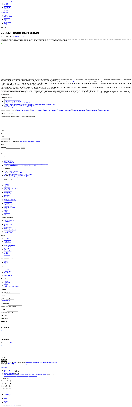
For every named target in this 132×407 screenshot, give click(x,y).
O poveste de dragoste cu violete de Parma (19, 177)
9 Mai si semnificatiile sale (24, 102)
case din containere (75, 81)
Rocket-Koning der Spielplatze (11, 286)
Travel (5, 24)
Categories (3, 292)
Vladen (5, 211)
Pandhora (6, 253)
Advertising (16, 36)
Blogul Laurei (7, 184)
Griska (5, 285)
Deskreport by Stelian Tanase (11, 188)
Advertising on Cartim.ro (10, 2)
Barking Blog (7, 282)
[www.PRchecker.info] (6, 342)
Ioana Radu (6, 248)
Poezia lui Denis (8, 160)
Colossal (6, 223)
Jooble (5, 249)
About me (6, 3)
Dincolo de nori (7, 189)
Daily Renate (7, 187)
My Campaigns (7, 6)
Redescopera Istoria (8, 204)
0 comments (23, 36)
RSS (5, 367)
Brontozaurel (7, 241)
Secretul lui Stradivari (9, 162)
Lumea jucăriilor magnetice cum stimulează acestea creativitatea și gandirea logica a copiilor (26, 164)
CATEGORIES (4, 306)
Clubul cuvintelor (8, 20)
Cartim (3, 36)
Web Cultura (7, 213)
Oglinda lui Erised (8, 202)
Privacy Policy (7, 395)
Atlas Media (7, 269)
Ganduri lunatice (8, 193)
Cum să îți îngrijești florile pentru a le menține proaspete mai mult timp (20, 165)
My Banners (7, 7)
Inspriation (6, 196)
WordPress (24, 405)
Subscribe (6, 10)
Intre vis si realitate (8, 246)
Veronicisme (7, 210)
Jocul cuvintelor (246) (16, 172)
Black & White (7, 240)
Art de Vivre (7, 182)
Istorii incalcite (7, 198)
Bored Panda (7, 221)
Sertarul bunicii (16, 100)
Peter (5, 175)
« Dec (2, 391)
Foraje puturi (7, 272)
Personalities (7, 18)
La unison (6, 274)
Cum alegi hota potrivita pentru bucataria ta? (18, 175)
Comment (3, 127)
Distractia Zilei (7, 271)
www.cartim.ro (11, 363)
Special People (7, 22)
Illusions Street (7, 195)
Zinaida (5, 214)
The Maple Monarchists (9, 207)
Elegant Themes (11, 405)
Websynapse (7, 263)
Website (2, 136)
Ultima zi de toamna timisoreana (28, 105)
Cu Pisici (6, 284)
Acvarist (6, 281)
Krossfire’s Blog (8, 251)
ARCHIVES (4, 312)
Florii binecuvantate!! (9, 161)
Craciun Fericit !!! (18, 101)
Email (2, 133)
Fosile (5, 244)
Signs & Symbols (8, 16)
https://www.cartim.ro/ (30, 364)
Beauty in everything (9, 220)
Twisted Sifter (7, 228)
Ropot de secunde (8, 206)
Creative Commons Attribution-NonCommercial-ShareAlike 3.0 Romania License (41, 362)
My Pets (6, 4)
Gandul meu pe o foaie (9, 245)
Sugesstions (6, 8)
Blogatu (5, 261)
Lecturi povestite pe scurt (10, 200)
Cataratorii (6, 185)
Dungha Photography (9, 224)
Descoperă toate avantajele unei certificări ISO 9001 (42, 104)
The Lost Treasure (8, 227)
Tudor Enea (6, 172)
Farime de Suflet (8, 191)
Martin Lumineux (8, 225)
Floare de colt (7, 192)
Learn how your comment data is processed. (30, 141)
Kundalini (6, 252)
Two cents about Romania (10, 230)
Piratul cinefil (7, 255)
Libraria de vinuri (8, 275)
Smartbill (6, 262)
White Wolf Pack (8, 232)
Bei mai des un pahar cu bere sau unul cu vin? (38, 107)
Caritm (15, 362)
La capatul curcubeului (9, 199)
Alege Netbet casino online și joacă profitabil (21, 174)
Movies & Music (8, 19)
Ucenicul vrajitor (8, 208)
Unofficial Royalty (8, 231)
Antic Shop (6, 238)
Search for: (3, 147)
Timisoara (6, 23)
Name (2, 130)
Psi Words (6, 203)
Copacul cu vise (7, 242)
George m (6, 174)
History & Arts (7, 15)
